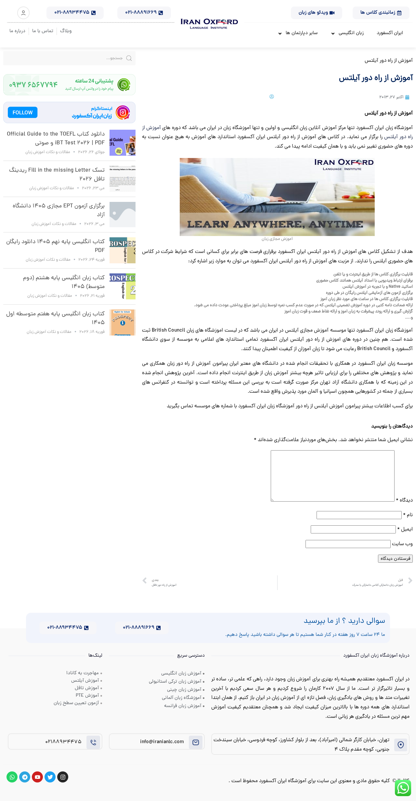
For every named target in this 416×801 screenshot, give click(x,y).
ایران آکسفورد (390, 33)
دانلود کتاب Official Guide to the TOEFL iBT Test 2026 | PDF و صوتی (56, 139)
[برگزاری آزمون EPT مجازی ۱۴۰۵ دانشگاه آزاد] (123, 214)
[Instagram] (62, 776)
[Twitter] (50, 776)
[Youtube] (37, 776)
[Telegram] (24, 776)
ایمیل (405, 529)
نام (408, 515)
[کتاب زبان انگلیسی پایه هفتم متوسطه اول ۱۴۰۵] (123, 322)
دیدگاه (404, 501)
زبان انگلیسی (351, 33)
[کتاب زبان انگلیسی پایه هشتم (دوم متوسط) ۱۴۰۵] (123, 286)
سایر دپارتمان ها (302, 33)
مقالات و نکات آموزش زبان (47, 152)
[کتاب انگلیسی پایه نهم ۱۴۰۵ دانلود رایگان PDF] (123, 250)
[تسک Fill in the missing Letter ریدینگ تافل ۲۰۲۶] (123, 179)
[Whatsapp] (12, 776)
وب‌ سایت (402, 544)
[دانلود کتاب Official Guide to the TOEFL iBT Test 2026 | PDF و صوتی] (123, 143)
